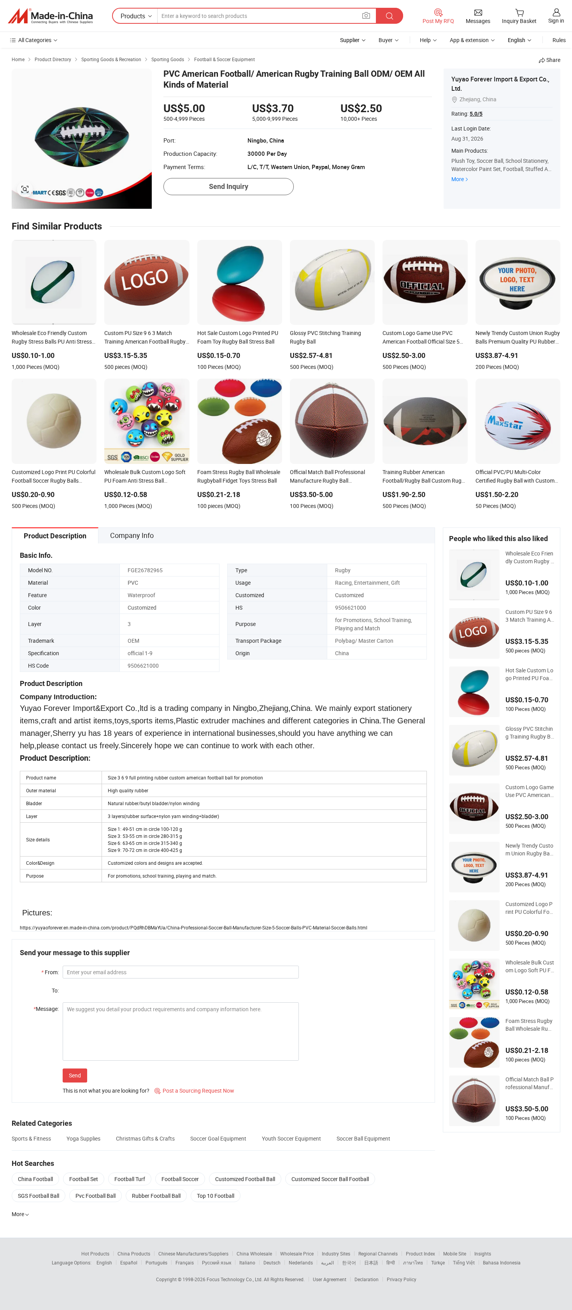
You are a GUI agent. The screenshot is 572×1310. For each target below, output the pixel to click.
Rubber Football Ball (156, 1195)
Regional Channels (378, 1253)
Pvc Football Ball (95, 1195)
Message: (46, 1008)
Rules (559, 40)
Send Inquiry (228, 186)
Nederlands (301, 1262)
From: (50, 972)
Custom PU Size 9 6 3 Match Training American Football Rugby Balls (529, 616)
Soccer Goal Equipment (218, 1138)
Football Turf (129, 1179)
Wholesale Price (297, 1253)
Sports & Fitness (31, 1138)
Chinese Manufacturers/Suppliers (193, 1253)
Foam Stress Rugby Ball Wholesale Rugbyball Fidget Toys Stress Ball (529, 1025)
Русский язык (216, 1262)
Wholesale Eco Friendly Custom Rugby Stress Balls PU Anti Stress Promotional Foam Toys (529, 557)
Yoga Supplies (83, 1138)
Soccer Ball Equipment (363, 1138)
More (457, 179)
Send (75, 1075)
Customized (349, 595)
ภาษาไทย (413, 1262)
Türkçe (438, 1262)
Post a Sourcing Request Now (194, 1090)
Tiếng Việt (464, 1262)
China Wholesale (254, 1253)
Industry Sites (336, 1253)
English (104, 1262)
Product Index (420, 1253)
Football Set (83, 1179)
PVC (133, 582)
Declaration (366, 1279)
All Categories (34, 40)
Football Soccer (180, 1179)
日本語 (371, 1262)
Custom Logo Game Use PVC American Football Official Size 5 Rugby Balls (529, 791)
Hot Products (95, 1253)
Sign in (556, 20)
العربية (327, 1262)
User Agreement (329, 1279)
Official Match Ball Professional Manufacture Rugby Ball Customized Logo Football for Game (529, 1083)
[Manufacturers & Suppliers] (50, 16)
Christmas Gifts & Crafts (145, 1138)
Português (156, 1262)
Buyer (386, 40)
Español (128, 1262)
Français (184, 1262)
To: (55, 990)
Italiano (247, 1262)
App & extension (469, 40)
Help (425, 40)
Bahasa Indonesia (502, 1262)
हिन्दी (390, 1262)
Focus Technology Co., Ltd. (235, 1279)
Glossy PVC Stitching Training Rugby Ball (529, 733)
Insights (482, 1253)
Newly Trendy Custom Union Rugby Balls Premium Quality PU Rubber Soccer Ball (529, 849)
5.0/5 (476, 114)
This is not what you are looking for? (106, 1090)
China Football (35, 1179)
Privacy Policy (401, 1279)
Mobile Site (454, 1253)
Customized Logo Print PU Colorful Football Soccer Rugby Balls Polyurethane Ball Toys (529, 908)
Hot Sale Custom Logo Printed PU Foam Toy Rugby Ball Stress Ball (529, 674)
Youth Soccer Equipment (291, 1138)
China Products (134, 1253)
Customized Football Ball (245, 1179)
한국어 (349, 1262)
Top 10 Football (215, 1195)
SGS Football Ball (38, 1195)
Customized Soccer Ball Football (330, 1179)
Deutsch (272, 1262)
